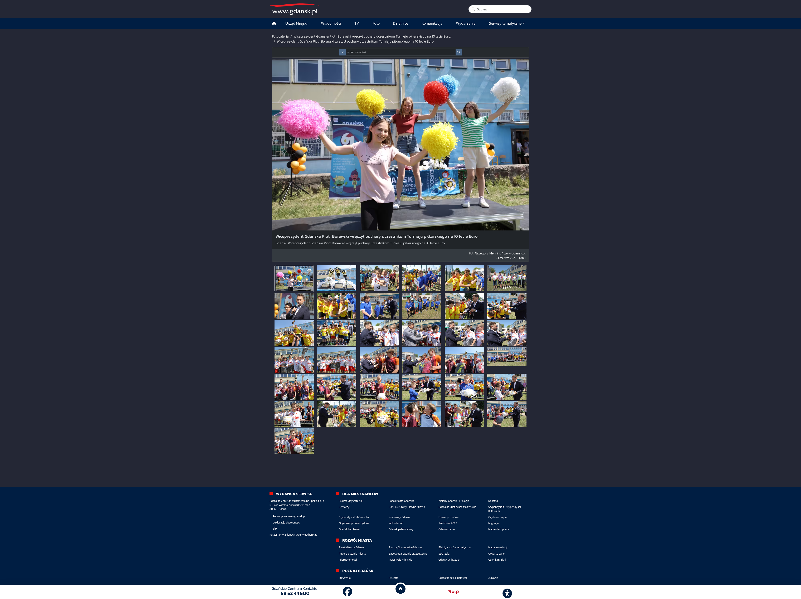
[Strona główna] (274, 23)
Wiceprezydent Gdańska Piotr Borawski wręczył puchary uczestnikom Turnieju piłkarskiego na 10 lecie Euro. (372, 36)
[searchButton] (459, 52)
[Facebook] (347, 592)
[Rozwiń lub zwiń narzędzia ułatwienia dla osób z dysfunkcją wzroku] (506, 592)
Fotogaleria (280, 36)
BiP (275, 529)
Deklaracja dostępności (286, 523)
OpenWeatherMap (306, 535)
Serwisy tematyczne (505, 23)
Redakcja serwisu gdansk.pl (289, 516)
